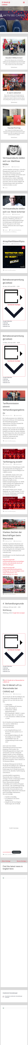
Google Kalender (7, 321)
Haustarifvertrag (14, 128)
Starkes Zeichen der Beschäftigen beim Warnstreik (12, 535)
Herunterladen (16, 852)
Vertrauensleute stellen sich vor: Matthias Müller (14, 161)
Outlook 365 (6, 324)
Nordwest (18, 230)
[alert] (14, 997)
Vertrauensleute (7, 231)
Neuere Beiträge (22, 861)
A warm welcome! (14, 93)
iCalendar (5, 323)
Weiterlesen (14, 67)
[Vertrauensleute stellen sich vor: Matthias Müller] (14, 154)
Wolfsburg (13, 231)
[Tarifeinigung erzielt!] (14, 458)
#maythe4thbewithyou (14, 241)
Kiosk (6, 187)
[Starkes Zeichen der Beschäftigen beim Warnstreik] (14, 529)
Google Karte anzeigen (19, 613)
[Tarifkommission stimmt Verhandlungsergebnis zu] (14, 400)
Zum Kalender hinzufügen (14, 304)
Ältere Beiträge (5, 861)
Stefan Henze (16, 167)
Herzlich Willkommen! (13, 58)
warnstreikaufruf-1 (7, 852)
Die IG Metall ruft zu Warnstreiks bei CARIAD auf (12, 688)
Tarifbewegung (12, 270)
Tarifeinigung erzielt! (12, 462)
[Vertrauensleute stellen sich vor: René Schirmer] (14, 205)
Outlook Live (6, 326)
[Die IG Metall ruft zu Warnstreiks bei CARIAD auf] (14, 682)
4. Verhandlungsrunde (13, 603)
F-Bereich (13, 230)
